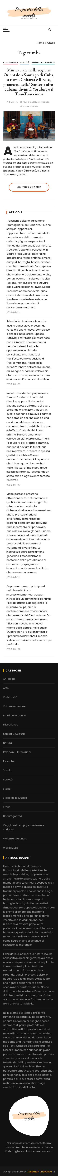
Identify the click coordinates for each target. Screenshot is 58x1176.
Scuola (7, 770)
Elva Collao (31, 106)
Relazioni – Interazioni (17, 752)
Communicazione (14, 706)
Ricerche (9, 761)
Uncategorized (12, 816)
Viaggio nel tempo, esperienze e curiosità (23, 827)
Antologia (9, 679)
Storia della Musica (43, 62)
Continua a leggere (29, 187)
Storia (7, 789)
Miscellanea (10, 724)
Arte (6, 688)
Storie (7, 807)
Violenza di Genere (15, 838)
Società (24, 62)
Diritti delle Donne (14, 715)
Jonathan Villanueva (40, 1171)
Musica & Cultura (14, 734)
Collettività (10, 62)
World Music (11, 848)
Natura (7, 743)
